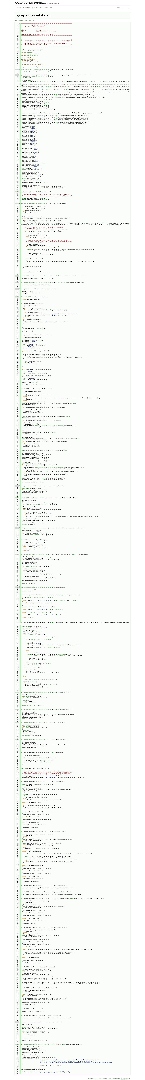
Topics (33, 7)
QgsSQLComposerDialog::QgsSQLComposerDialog (35, 69)
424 (17, 587)
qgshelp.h (30, 52)
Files (51, 7)
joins (64, 450)
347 (17, 486)
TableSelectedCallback (63, 276)
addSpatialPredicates (28, 705)
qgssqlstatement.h (33, 53)
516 (17, 709)
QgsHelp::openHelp (27, 1072)
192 (17, 282)
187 (17, 276)
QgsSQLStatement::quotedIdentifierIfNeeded (49, 425)
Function (32, 628)
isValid (45, 310)
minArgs (29, 597)
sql (55, 289)
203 (17, 297)
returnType (32, 683)
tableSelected (45, 760)
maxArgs (41, 597)
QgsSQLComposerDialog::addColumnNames (36, 528)
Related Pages (26, 7)
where (52, 432)
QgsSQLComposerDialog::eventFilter (35, 203)
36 (17, 69)
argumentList (33, 634)
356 (17, 497)
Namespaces (39, 7)
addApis (24, 145)
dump (37, 434)
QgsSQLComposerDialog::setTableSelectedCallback (39, 276)
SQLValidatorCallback (62, 282)
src (17, 11)
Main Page (18, 7)
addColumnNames (26, 536)
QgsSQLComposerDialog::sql (34, 297)
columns (73, 403)
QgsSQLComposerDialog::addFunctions (35, 722)
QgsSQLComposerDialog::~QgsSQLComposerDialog (35, 191)
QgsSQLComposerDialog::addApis (33, 1022)
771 (17, 1044)
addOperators (26, 169)
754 (17, 1022)
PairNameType (35, 534)
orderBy (75, 438)
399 (17, 554)
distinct (40, 402)
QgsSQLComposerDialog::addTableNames (35, 486)
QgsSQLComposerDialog (30, 71)
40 (17, 75)
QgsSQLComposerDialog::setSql (33, 289)
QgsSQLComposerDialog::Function (66, 595)
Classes (46, 7)
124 (17, 191)
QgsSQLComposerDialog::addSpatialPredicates (38, 692)
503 (17, 692)
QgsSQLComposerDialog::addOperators (35, 587)
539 (17, 739)
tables (68, 416)
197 (17, 289)
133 (17, 203)
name (33, 630)
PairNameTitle (34, 504)
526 (17, 722)
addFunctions (26, 735)
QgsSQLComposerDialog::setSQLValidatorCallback (39, 282)
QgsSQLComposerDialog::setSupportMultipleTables (39, 1044)
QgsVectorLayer (55, 75)
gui (22, 11)
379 (17, 528)
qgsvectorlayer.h (32, 55)
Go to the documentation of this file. (25, 20)
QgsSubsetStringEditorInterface (33, 76)
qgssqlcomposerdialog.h (34, 50)
